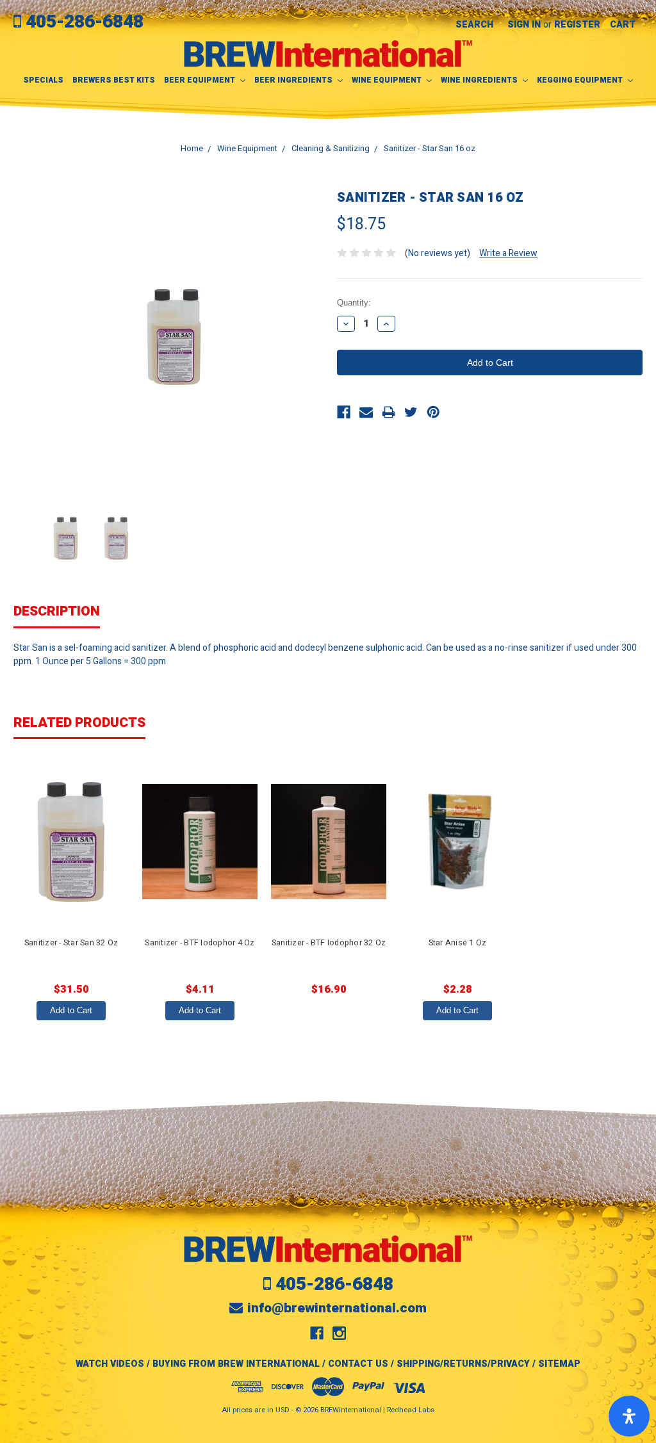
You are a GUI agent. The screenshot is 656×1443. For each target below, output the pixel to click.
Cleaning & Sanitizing (330, 148)
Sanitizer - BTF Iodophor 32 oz (329, 943)
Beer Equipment (200, 80)
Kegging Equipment (581, 80)
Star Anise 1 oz (458, 943)
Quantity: (354, 302)
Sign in (524, 24)
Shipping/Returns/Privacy (463, 1364)
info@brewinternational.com (337, 1308)
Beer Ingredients (294, 80)
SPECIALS (43, 80)
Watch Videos (110, 1364)
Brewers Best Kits (113, 80)
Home (192, 148)
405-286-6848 (85, 22)
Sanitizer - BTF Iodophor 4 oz (199, 943)
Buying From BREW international (236, 1364)
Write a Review (508, 253)
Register (577, 24)
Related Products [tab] (79, 723)
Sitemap (559, 1364)
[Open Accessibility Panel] (629, 1416)
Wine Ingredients (480, 80)
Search (474, 24)
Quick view (71, 841)
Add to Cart (71, 1010)
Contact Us (358, 1364)
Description (56, 611)
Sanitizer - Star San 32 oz (71, 943)
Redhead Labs (410, 1410)
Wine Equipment (387, 80)
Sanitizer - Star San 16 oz (429, 148)
